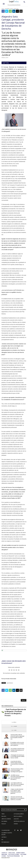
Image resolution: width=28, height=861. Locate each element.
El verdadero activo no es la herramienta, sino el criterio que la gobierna (17, 744)
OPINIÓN (16, 823)
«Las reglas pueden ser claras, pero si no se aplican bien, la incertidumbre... (17, 784)
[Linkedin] (13, 11)
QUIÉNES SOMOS (20, 852)
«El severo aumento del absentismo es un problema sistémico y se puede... (17, 798)
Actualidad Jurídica (9, 8)
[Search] (24, 809)
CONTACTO (4, 852)
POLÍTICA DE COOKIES (13, 854)
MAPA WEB (4, 854)
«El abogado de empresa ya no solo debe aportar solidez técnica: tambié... (17, 756)
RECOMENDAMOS (5, 842)
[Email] (17, 11)
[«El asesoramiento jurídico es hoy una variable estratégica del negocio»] (5, 770)
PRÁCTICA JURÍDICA (18, 816)
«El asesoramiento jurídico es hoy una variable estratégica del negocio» (16, 770)
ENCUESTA (4, 816)
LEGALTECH (16, 818)
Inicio (3, 8)
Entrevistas (16, 8)
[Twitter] (6, 11)
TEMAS (3, 814)
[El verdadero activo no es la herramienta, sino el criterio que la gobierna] (5, 744)
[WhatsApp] (10, 11)
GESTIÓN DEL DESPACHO (19, 821)
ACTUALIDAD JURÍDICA (19, 814)
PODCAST (4, 823)
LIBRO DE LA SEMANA (6, 818)
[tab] (14, 722)
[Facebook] (3, 11)
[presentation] (14, 722)
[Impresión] (21, 11)
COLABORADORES (6, 830)
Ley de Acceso (10, 682)
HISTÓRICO (4, 837)
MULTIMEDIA (4, 821)
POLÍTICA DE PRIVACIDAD (13, 856)
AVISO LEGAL (11, 852)
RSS (2, 839)
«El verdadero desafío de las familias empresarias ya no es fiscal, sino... (17, 750)
